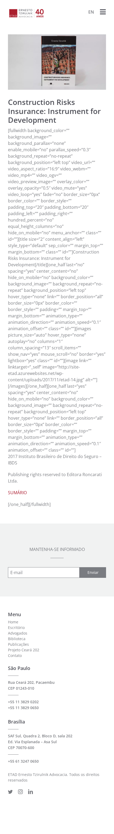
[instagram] (20, 791)
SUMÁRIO (17, 493)
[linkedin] (30, 791)
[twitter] (10, 791)
